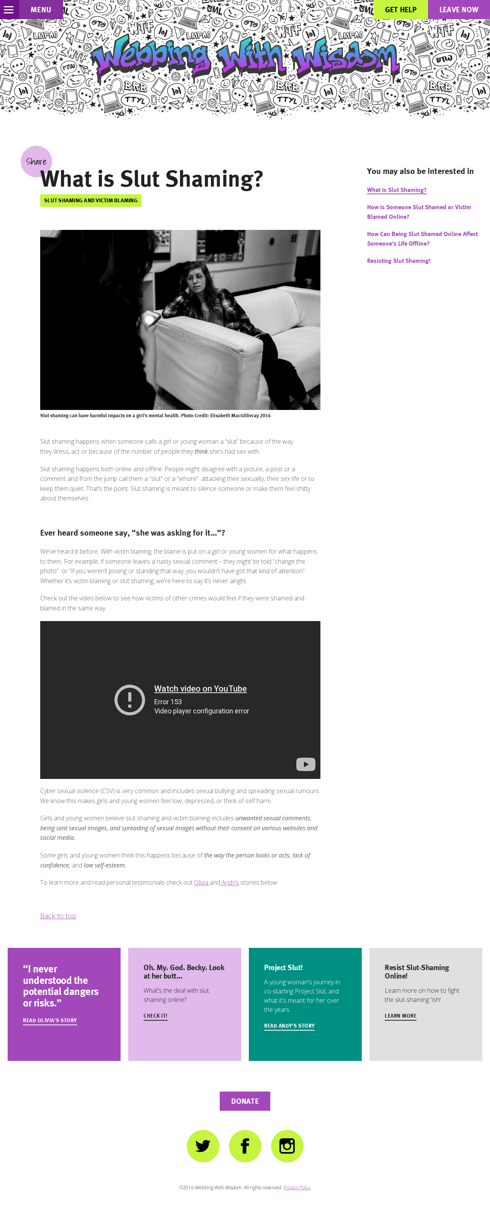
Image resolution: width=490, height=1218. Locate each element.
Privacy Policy (297, 1187)
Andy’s (229, 882)
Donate (245, 1101)
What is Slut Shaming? (397, 189)
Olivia (202, 882)
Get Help (400, 9)
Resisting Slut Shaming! (399, 260)
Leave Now (459, 9)
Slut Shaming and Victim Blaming (91, 200)
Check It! (156, 1015)
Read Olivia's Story (50, 1020)
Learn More (400, 1015)
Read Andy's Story (289, 1025)
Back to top (58, 915)
